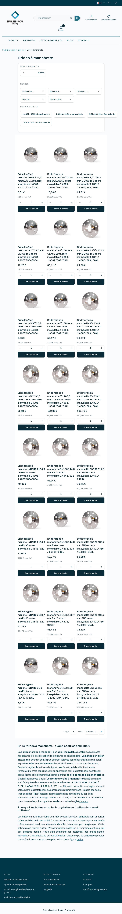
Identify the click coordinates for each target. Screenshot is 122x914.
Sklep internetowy (58, 910)
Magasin (48, 889)
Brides (21, 50)
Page (66, 732)
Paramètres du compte (54, 884)
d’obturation (59, 835)
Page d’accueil (8, 50)
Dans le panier (31, 209)
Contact (83, 801)
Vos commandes (52, 880)
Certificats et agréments (95, 889)
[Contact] (115, 3)
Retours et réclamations (16, 880)
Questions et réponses (15, 884)
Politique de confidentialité (17, 897)
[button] (77, 18)
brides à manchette (33, 835)
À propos (87, 884)
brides (80, 839)
